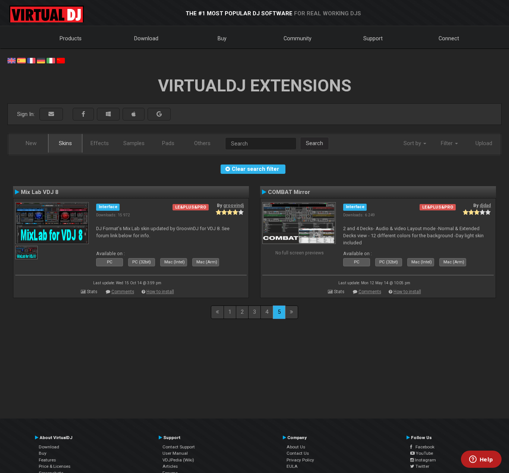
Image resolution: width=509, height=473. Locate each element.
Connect (449, 38)
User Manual (175, 453)
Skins (65, 143)
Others (202, 143)
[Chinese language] (61, 60)
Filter (447, 143)
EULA (292, 466)
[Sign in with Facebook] (83, 114)
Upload (483, 143)
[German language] (41, 60)
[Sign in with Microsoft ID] (108, 114)
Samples (134, 143)
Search (314, 143)
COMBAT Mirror (289, 192)
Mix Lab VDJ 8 (40, 192)
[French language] (31, 60)
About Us (296, 446)
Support (373, 38)
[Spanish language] (21, 60)
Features (47, 460)
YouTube (424, 453)
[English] (11, 60)
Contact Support (178, 446)
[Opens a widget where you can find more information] (481, 460)
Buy (222, 38)
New (31, 143)
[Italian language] (51, 60)
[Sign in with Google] (159, 114)
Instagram (425, 460)
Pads (168, 143)
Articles (170, 466)
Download (146, 38)
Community (298, 38)
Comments (122, 291)
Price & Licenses (54, 466)
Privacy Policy (300, 460)
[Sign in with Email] (51, 114)
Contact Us (298, 453)
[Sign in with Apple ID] (134, 114)
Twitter (421, 466)
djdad (485, 205)
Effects (100, 143)
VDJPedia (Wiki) (178, 460)
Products (71, 38)
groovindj (233, 205)
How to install (160, 291)
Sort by (413, 143)
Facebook (423, 446)
